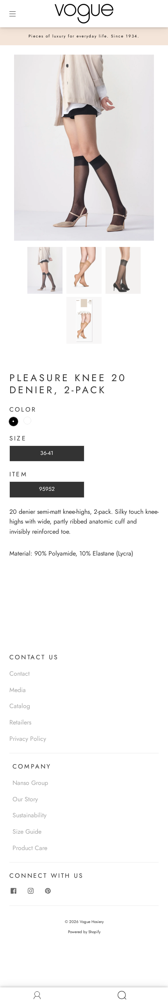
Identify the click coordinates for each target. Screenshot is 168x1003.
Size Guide (27, 831)
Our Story (25, 799)
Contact (19, 673)
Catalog (19, 705)
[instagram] (30, 890)
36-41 (46, 453)
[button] (28, 149)
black (13, 421)
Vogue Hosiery (92, 922)
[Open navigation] (18, 13)
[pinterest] (47, 890)
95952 (47, 489)
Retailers (20, 722)
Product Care (30, 847)
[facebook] (13, 890)
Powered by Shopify (84, 932)
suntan (27, 420)
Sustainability (29, 815)
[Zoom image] (84, 149)
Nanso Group (30, 782)
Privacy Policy (27, 738)
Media (17, 689)
